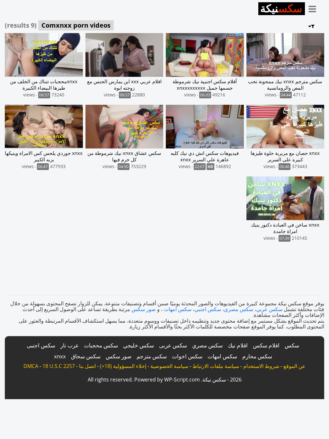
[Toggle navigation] (314, 7)
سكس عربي (269, 309)
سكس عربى (173, 345)
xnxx (60, 356)
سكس (292, 345)
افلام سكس (266, 345)
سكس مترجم (152, 356)
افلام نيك (238, 345)
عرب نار (69, 345)
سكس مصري (238, 309)
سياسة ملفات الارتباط (215, 366)
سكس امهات (177, 309)
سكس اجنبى (41, 345)
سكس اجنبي (207, 309)
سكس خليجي (138, 345)
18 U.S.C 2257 (58, 366)
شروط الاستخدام (261, 366)
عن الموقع (294, 366)
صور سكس (143, 309)
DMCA (30, 366)
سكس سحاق (86, 356)
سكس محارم (257, 356)
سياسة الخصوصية (169, 366)
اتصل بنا (87, 366)
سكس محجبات (101, 345)
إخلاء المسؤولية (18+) (123, 366)
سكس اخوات (187, 356)
